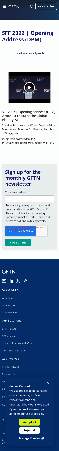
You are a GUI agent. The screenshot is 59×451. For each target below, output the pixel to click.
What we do (9, 305)
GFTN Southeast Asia (13, 350)
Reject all (29, 430)
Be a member (9, 374)
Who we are (8, 298)
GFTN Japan (8, 336)
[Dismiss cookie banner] (48, 383)
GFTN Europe (9, 328)
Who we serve (9, 312)
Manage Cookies (29, 438)
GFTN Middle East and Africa (17, 343)
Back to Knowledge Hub (30, 53)
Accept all (29, 422)
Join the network (10, 367)
